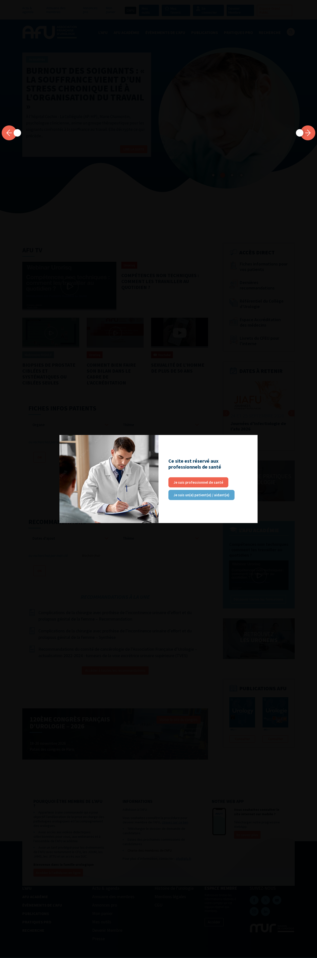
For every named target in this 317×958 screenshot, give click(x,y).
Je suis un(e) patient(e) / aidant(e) (201, 495)
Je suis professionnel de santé (198, 482)
